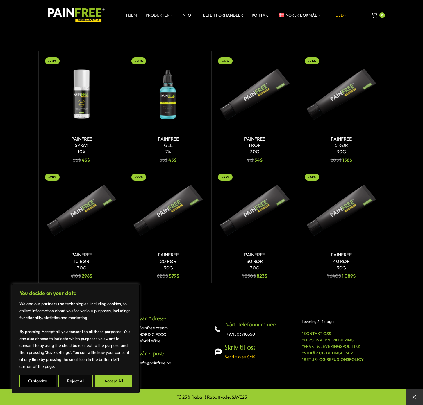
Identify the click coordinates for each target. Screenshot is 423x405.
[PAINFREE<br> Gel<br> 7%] (168, 94)
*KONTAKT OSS (316, 333)
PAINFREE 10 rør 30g (81, 261)
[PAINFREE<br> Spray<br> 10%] (82, 94)
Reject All (75, 381)
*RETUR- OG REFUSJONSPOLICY (333, 359)
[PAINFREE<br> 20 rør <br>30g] (168, 210)
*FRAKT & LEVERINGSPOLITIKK (331, 346)
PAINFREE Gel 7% (168, 145)
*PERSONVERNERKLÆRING (328, 340)
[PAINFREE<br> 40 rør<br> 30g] (341, 210)
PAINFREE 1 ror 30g (254, 145)
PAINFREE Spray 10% (81, 145)
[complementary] (76, 338)
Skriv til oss (240, 347)
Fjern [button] (414, 397)
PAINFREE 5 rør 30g (341, 145)
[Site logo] (74, 14)
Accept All (113, 381)
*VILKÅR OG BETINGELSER (327, 353)
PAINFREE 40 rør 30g (341, 261)
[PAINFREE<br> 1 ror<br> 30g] (255, 94)
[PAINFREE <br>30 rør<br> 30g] (255, 210)
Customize (37, 381)
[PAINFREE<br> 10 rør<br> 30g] (82, 210)
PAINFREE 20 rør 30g (168, 261)
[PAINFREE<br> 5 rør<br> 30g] (341, 94)
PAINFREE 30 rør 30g (254, 261)
